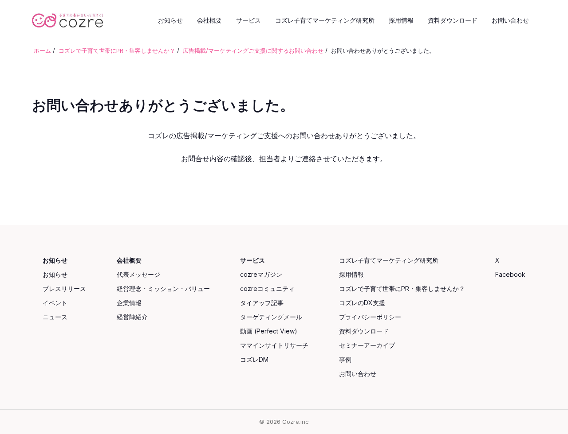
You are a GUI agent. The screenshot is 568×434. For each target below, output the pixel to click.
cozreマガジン (261, 274)
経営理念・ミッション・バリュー (163, 288)
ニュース (55, 317)
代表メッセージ (138, 274)
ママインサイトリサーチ (274, 345)
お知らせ (170, 20)
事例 (345, 359)
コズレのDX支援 (362, 302)
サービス (248, 20)
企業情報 (129, 302)
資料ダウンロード (452, 20)
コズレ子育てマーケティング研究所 (325, 20)
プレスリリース (64, 288)
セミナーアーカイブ (367, 345)
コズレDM (254, 359)
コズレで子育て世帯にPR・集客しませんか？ (402, 288)
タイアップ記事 (262, 302)
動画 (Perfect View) (268, 331)
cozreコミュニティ (267, 288)
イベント (55, 302)
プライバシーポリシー (370, 317)
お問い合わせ (510, 20)
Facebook (510, 274)
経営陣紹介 (132, 317)
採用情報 (401, 20)
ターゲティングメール (271, 317)
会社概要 (209, 20)
